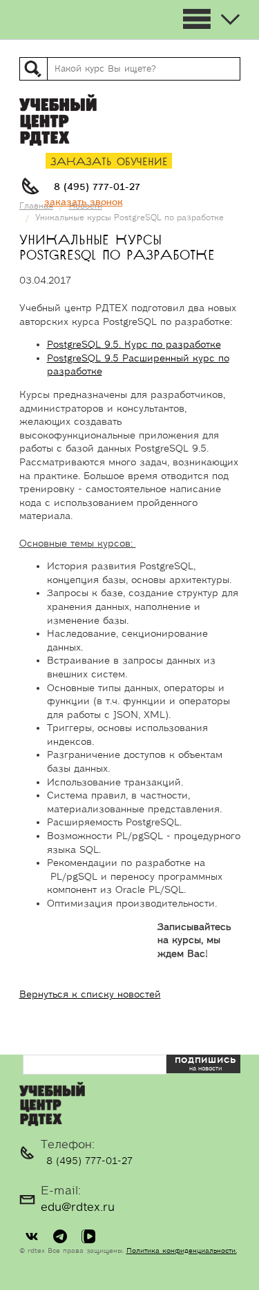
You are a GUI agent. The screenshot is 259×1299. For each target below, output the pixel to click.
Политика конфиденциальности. (181, 1251)
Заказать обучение (109, 162)
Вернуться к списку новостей (90, 994)
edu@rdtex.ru (78, 1207)
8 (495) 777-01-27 (97, 187)
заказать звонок (83, 202)
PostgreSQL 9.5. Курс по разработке (134, 344)
